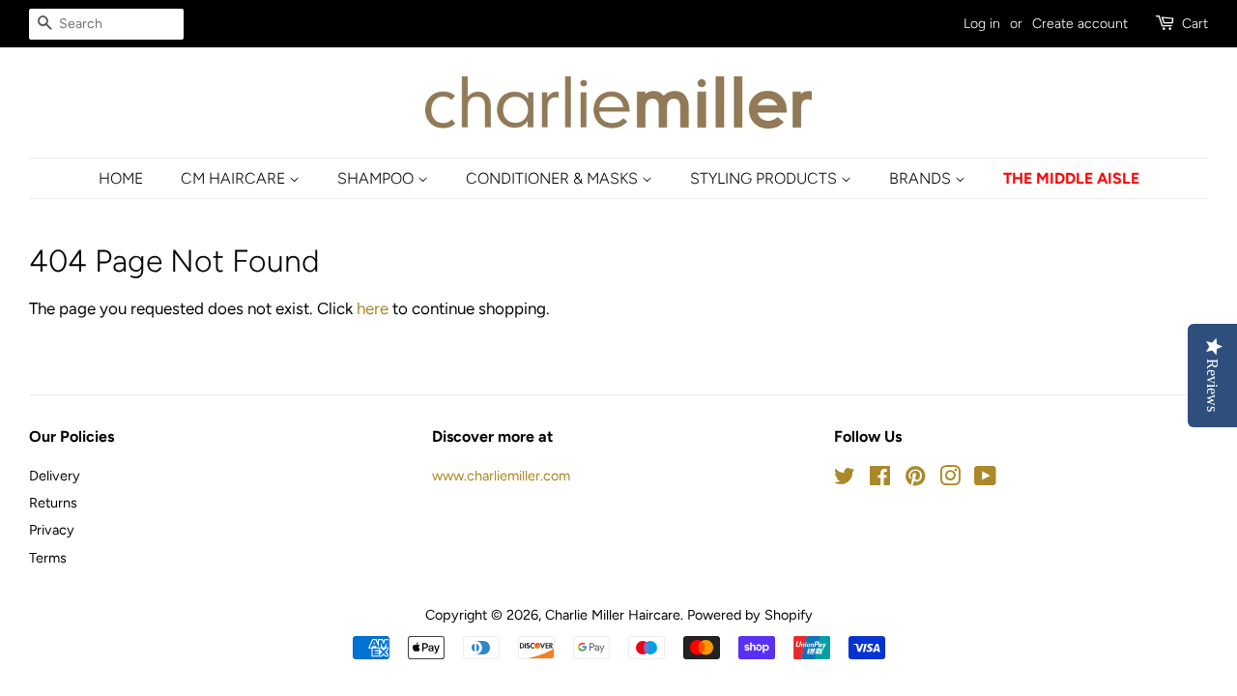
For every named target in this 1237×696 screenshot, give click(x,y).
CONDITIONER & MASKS (554, 178)
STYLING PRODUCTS (765, 178)
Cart (1195, 23)
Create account (1080, 23)
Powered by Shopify (750, 615)
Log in (982, 23)
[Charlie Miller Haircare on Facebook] (880, 479)
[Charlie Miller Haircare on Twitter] (844, 479)
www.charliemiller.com (501, 475)
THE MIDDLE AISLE (1071, 178)
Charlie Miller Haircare (612, 615)
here (372, 308)
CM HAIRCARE (235, 178)
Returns (53, 502)
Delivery (54, 475)
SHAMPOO (377, 178)
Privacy (51, 529)
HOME (121, 178)
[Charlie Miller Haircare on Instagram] (950, 479)
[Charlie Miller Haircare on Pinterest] (915, 479)
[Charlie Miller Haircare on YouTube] (985, 479)
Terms (48, 557)
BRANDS (922, 178)
